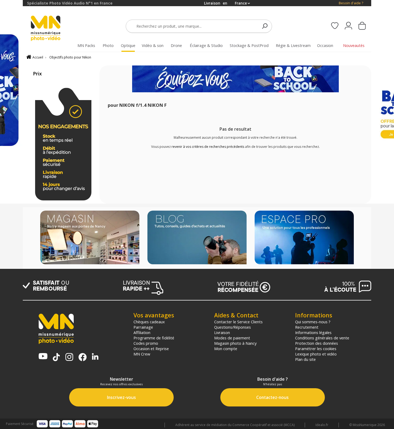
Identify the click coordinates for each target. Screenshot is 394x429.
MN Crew (141, 354)
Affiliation (141, 332)
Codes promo (145, 343)
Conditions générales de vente (322, 337)
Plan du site (305, 359)
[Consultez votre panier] (362, 26)
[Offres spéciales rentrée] (235, 91)
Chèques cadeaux (149, 321)
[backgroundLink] (11, 214)
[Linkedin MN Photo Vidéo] (95, 357)
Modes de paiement (232, 337)
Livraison (222, 332)
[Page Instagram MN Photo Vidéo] (69, 357)
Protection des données (316, 343)
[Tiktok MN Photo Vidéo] (56, 357)
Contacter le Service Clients (238, 321)
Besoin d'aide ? (351, 3)
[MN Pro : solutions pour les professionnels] (304, 238)
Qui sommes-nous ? (312, 321)
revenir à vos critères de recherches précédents (208, 146)
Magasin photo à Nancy (235, 343)
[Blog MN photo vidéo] (197, 238)
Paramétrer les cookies (315, 348)
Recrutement (306, 327)
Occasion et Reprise (151, 348)
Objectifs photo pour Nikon (70, 57)
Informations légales (313, 332)
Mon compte (225, 348)
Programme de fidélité (153, 337)
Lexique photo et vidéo (316, 354)
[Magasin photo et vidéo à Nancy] (89, 238)
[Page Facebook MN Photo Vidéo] (83, 357)
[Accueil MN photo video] (52, 29)
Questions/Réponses (232, 327)
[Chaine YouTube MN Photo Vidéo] (43, 356)
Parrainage (143, 327)
